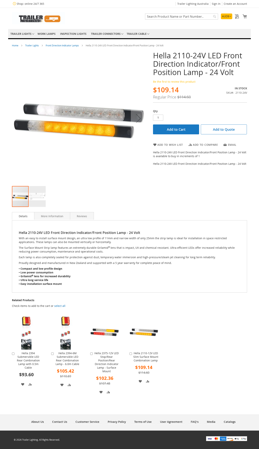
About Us (37, 422)
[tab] (23, 216)
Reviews (82, 216)
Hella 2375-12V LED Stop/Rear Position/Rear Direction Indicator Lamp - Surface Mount (106, 362)
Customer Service (87, 422)
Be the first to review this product (174, 81)
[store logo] (38, 18)
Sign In (216, 4)
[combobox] (181, 16)
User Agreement (171, 422)
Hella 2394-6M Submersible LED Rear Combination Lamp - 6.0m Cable (67, 358)
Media (211, 422)
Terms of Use (143, 422)
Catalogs (229, 422)
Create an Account (235, 4)
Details (23, 216)
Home (15, 45)
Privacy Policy (117, 422)
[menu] (129, 33)
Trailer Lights (32, 45)
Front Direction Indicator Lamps (62, 45)
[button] (226, 16)
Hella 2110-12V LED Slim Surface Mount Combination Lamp (145, 356)
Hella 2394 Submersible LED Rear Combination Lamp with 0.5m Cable (28, 360)
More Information (52, 216)
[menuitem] (21, 33)
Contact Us (59, 422)
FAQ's (195, 422)
